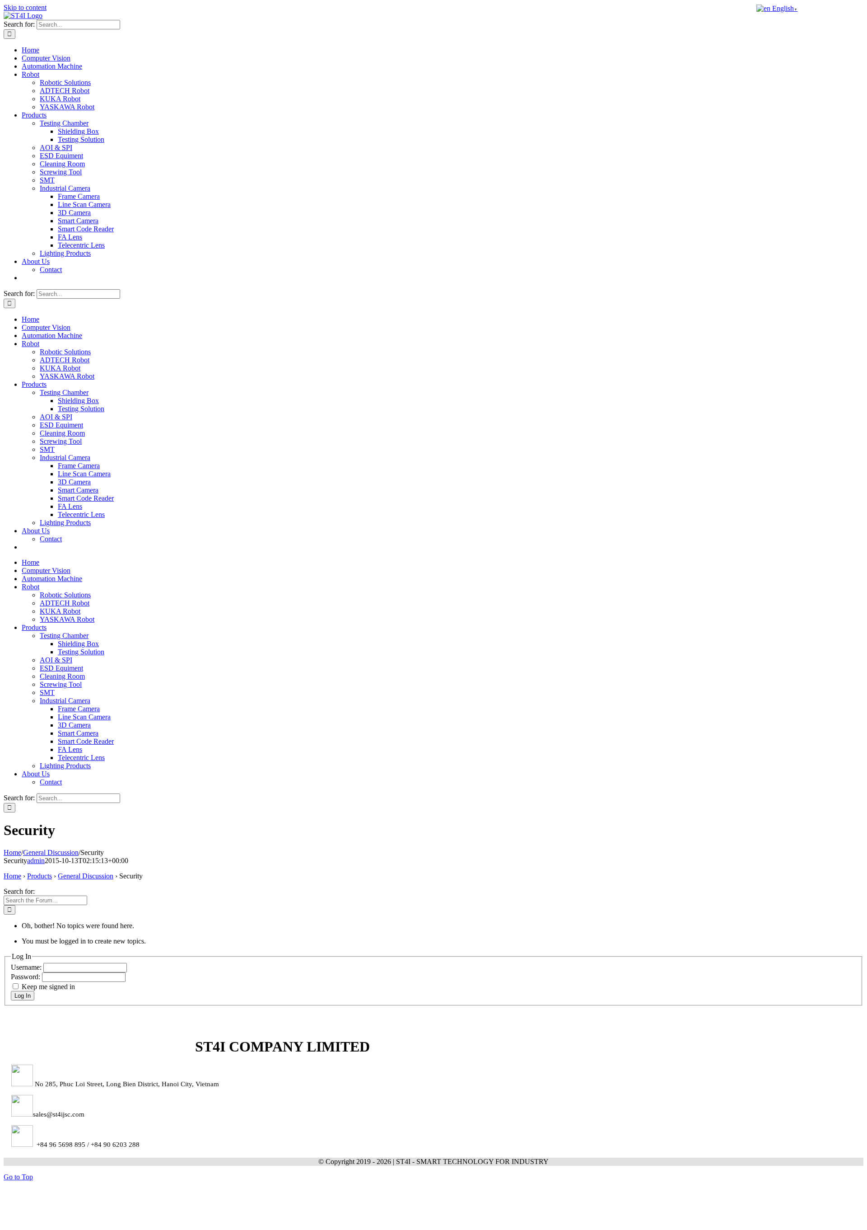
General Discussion (85, 876)
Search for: (19, 891)
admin (36, 860)
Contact (51, 269)
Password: (26, 977)
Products (39, 876)
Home (12, 876)
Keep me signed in (48, 987)
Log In (22, 995)
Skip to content (25, 7)
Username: (27, 967)
